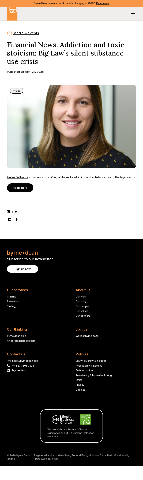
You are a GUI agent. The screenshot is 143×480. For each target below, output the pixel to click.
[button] (132, 13)
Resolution (13, 301)
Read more (20, 187)
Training (11, 296)
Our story (81, 301)
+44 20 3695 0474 (23, 365)
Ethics (79, 379)
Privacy (80, 384)
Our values (82, 311)
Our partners (83, 315)
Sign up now (23, 269)
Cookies (80, 389)
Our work (81, 296)
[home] (12, 14)
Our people (82, 306)
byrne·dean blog (16, 335)
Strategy (12, 306)
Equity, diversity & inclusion (91, 360)
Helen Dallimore (17, 177)
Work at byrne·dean (87, 335)
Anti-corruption (84, 370)
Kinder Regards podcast (21, 340)
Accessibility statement (89, 365)
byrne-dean (19, 370)
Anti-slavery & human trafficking (94, 375)
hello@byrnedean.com (25, 360)
